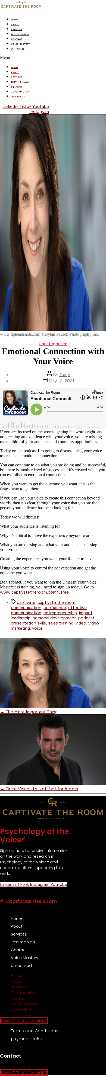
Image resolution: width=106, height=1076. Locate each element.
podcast (86, 617)
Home (14, 19)
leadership (20, 617)
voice (37, 628)
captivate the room (56, 602)
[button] (53, 57)
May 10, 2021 (61, 380)
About (15, 24)
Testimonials (20, 34)
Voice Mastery (20, 44)
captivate (26, 602)
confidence (54, 607)
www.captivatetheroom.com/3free (34, 592)
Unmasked (17, 48)
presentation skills (28, 623)
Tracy (64, 374)
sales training (60, 623)
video (81, 623)
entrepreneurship (60, 612)
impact (85, 612)
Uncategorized (53, 343)
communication (26, 607)
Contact (16, 39)
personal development (54, 617)
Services (16, 29)
